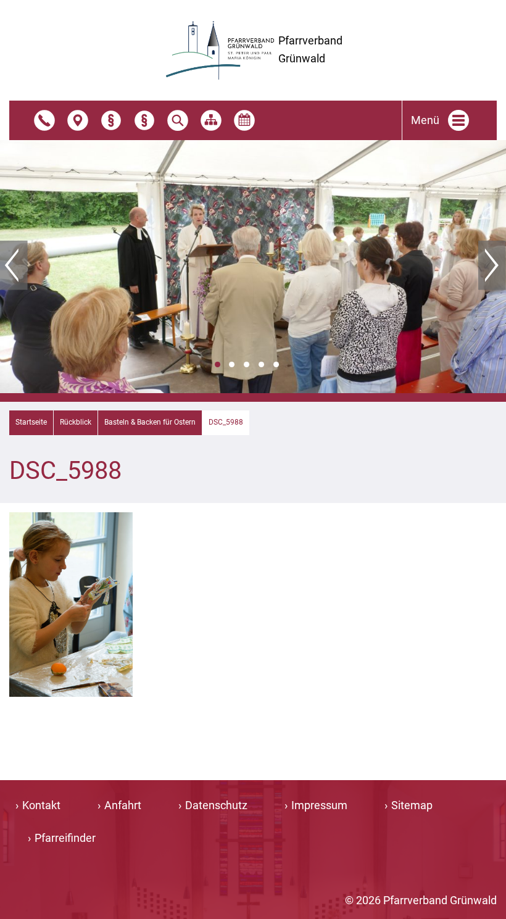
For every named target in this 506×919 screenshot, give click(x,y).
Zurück (14, 265)
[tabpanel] (253, 266)
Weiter (492, 265)
